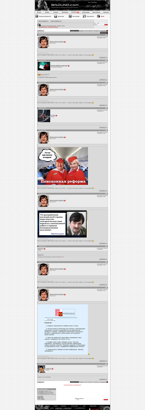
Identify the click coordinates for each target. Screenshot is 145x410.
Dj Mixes (47, 12)
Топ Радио (74, 12)
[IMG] (39, 398)
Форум (102, 16)
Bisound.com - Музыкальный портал (48, 25)
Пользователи (90, 16)
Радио (84, 405)
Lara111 (49, 368)
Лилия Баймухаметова (59, 65)
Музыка (39, 12)
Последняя (103, 30)
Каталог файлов (74, 405)
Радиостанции (85, 12)
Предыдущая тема (68, 384)
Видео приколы (96, 12)
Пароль (95, 24)
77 (87, 30)
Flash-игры (106, 12)
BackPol (41, 248)
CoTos (53, 115)
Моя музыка (61, 16)
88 (94, 30)
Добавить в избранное (104, 10)
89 (96, 30)
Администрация (58, 407)
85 (89, 30)
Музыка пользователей (45, 16)
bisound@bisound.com (80, 407)
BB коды (39, 396)
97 (98, 30)
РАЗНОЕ (59, 25)
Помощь (107, 9)
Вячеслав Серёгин (57, 42)
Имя (95, 23)
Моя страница (75, 16)
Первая (81, 30)
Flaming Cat (40, 254)
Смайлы (39, 397)
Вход (89, 2)
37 (85, 30)
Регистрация (94, 2)
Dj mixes (48, 405)
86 (91, 30)
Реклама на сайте (45, 407)
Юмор (63, 25)
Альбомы (55, 12)
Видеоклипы (65, 12)
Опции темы (103, 32)
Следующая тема (77, 384)
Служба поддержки (68, 407)
